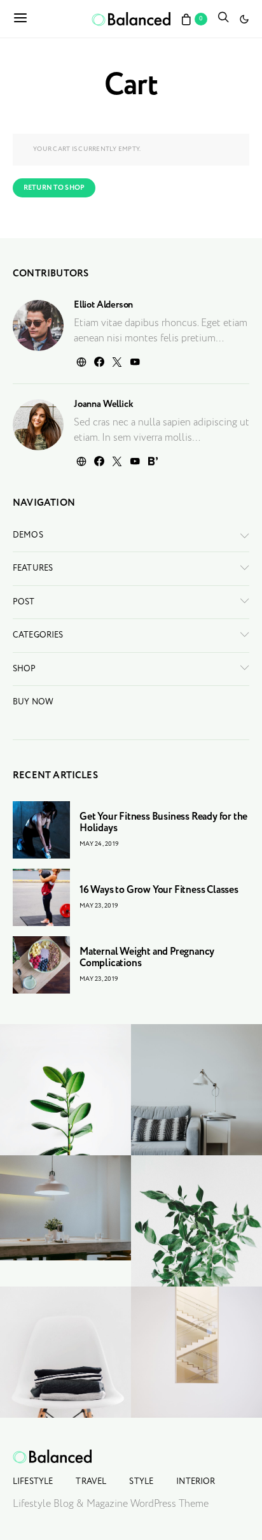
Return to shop (54, 188)
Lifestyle (33, 1482)
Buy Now (33, 702)
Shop (24, 669)
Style (141, 1482)
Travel (91, 1482)
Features (33, 568)
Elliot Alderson (103, 305)
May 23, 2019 (98, 906)
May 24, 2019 (99, 844)
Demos (28, 535)
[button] (244, 19)
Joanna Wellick (103, 404)
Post (24, 602)
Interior (195, 1482)
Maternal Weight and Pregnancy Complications (146, 958)
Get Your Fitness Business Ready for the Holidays (163, 822)
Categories (38, 635)
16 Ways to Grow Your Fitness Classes (158, 890)
